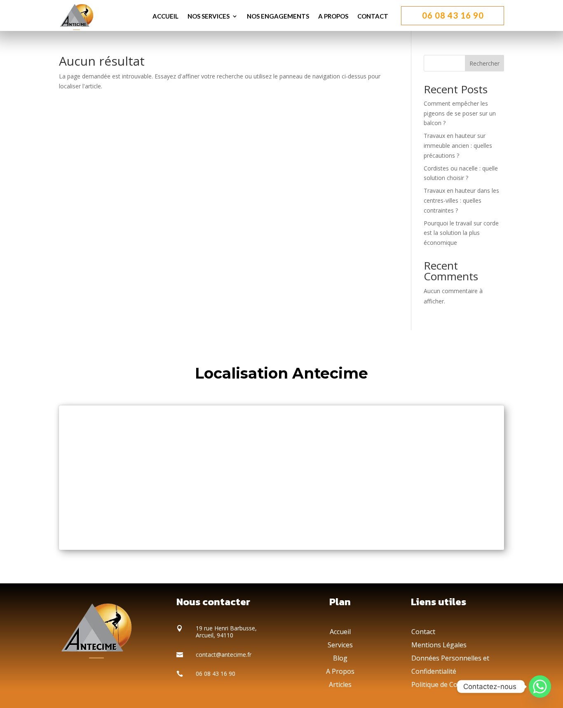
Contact (372, 16)
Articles (340, 684)
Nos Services (209, 16)
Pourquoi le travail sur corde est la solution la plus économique (461, 233)
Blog (340, 658)
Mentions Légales (439, 644)
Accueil (165, 16)
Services (340, 644)
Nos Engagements (278, 16)
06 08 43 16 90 (453, 15)
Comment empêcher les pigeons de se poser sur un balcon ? (460, 113)
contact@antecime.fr (223, 654)
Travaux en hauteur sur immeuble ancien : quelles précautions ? (458, 145)
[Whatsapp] (540, 686)
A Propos (333, 16)
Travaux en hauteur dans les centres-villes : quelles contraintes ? (461, 200)
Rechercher (484, 63)
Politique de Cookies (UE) (450, 684)
